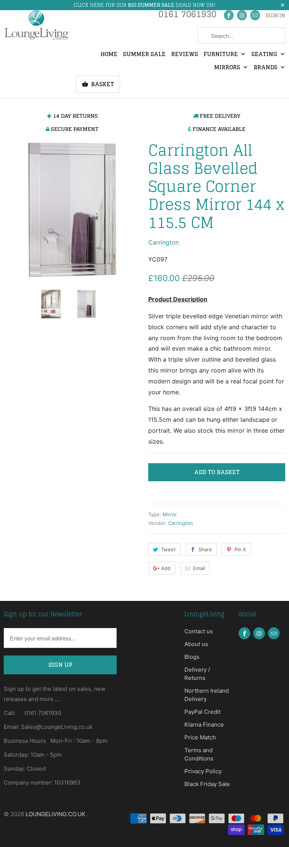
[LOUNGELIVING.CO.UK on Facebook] (229, 15)
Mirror (170, 514)
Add (165, 568)
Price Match (200, 737)
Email (199, 568)
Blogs (191, 656)
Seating (265, 54)
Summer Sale (144, 54)
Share (205, 549)
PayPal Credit (202, 711)
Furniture (221, 54)
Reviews (184, 54)
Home (108, 54)
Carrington (163, 242)
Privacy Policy (203, 771)
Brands (266, 67)
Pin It (240, 549)
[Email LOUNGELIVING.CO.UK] (255, 15)
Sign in (275, 16)
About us (196, 644)
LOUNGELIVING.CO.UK (56, 814)
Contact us (198, 631)
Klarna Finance (204, 724)
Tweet (168, 549)
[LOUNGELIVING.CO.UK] (36, 25)
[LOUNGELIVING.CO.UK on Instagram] (242, 15)
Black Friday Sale (207, 784)
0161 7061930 (187, 16)
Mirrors (228, 67)
